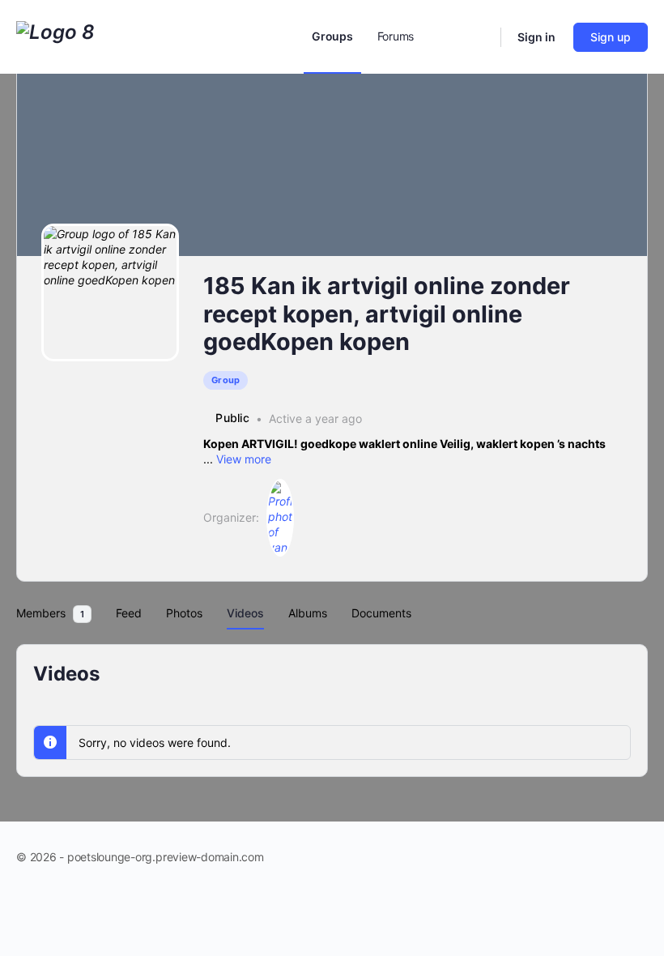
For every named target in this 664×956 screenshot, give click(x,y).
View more (243, 459)
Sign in (536, 37)
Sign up (610, 37)
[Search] (478, 37)
